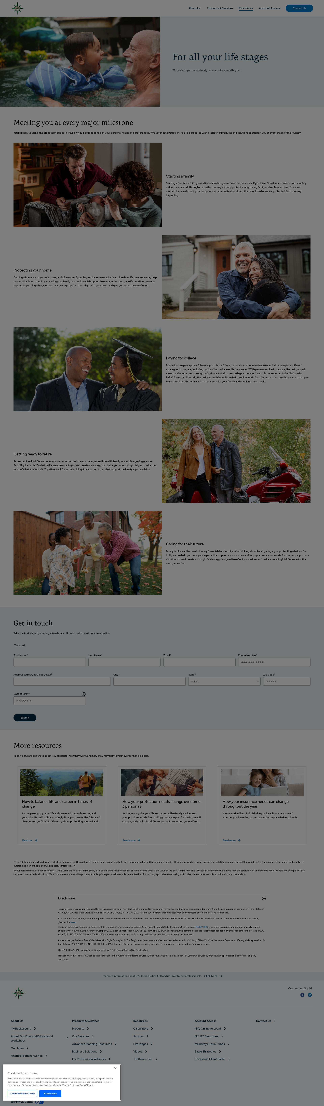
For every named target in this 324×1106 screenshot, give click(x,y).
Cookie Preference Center (22, 1093)
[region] (62, 1082)
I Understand (50, 1093)
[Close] (115, 1068)
